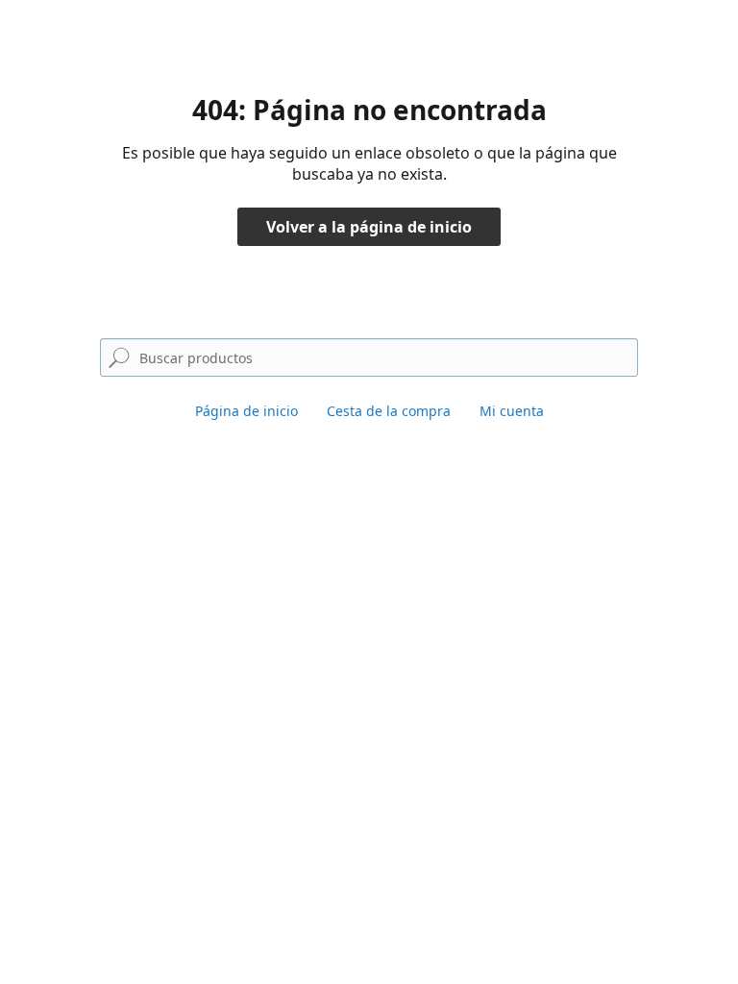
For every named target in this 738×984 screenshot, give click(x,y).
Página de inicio (246, 411)
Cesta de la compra (389, 411)
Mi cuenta (512, 411)
